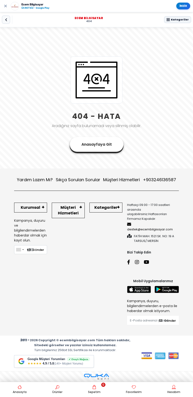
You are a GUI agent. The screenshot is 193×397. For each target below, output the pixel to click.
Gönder (38, 250)
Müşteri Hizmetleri (139, 180)
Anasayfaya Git (96, 144)
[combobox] (19, 249)
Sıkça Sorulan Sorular (78, 180)
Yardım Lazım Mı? (35, 180)
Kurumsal (30, 207)
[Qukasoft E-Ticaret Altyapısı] (96, 377)
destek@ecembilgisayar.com (150, 229)
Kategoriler (105, 207)
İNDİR (183, 6)
